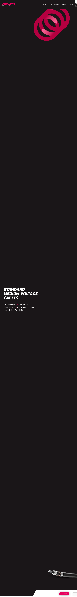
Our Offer (44, 4)
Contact (71, 4)
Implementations (55, 4)
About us (64, 4)
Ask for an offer (64, 593)
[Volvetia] (9, 4)
